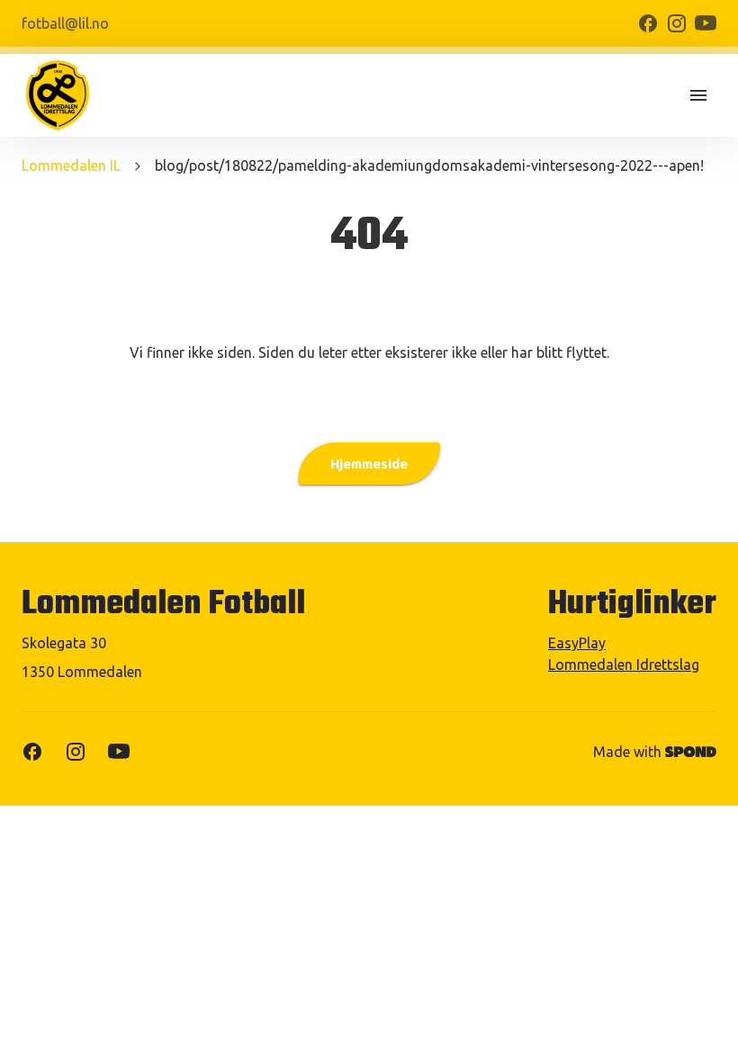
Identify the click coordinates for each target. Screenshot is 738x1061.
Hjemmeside (369, 463)
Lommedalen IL (71, 165)
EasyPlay (577, 643)
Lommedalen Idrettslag (623, 664)
